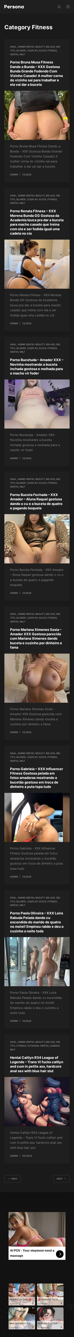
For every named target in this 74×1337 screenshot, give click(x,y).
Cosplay (32, 50)
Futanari (33, 1045)
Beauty (40, 46)
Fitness (52, 50)
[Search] (59, 6)
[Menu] (68, 6)
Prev (14, 1178)
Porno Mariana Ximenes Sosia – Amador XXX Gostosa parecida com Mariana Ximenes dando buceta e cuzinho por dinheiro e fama (36, 639)
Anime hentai (26, 46)
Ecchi (42, 50)
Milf (22, 54)
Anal (13, 46)
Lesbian (55, 1045)
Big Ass (50, 46)
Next (60, 1178)
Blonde (21, 50)
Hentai (14, 54)
